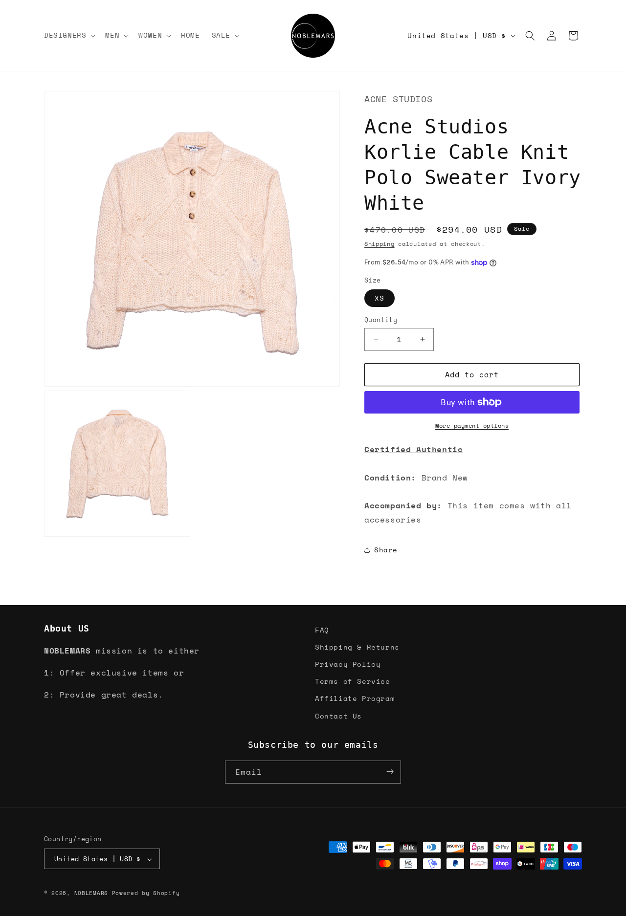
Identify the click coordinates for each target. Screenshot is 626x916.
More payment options (472, 425)
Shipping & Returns (357, 647)
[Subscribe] (390, 771)
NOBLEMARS (91, 893)
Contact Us (338, 716)
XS (379, 298)
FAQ (322, 630)
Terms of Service (352, 681)
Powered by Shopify (146, 893)
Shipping (379, 244)
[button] (68, 35)
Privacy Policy (347, 664)
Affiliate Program (355, 698)
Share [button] (386, 550)
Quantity (380, 320)
